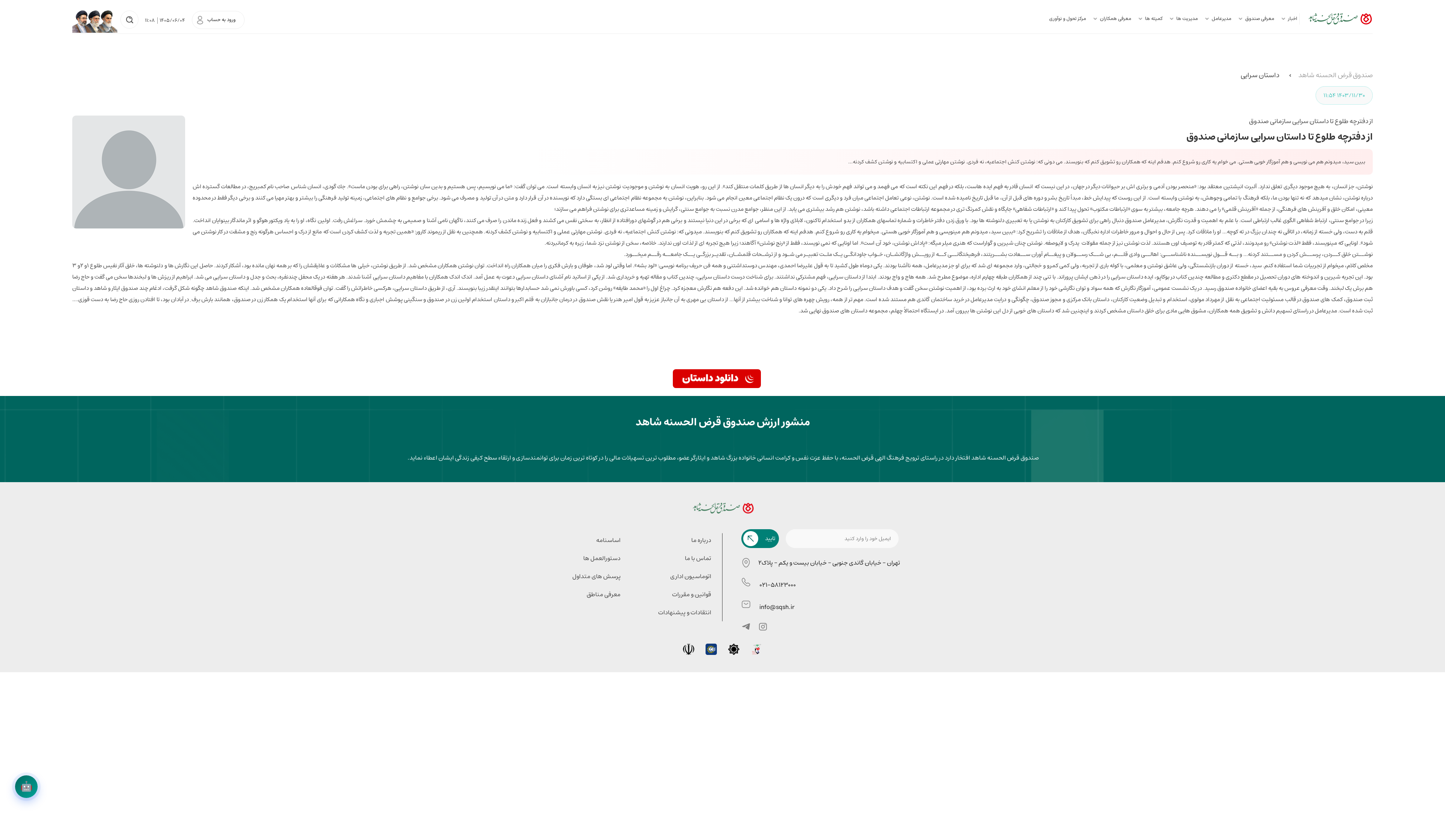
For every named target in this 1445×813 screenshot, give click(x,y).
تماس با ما (698, 558)
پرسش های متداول (596, 576)
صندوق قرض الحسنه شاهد (1335, 75)
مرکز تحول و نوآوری (1067, 18)
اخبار (1292, 18)
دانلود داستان (709, 378)
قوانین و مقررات (691, 594)
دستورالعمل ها (602, 558)
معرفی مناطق (604, 594)
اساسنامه (608, 540)
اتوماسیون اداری (690, 576)
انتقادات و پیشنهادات (684, 612)
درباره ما (701, 540)
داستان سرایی (1260, 75)
